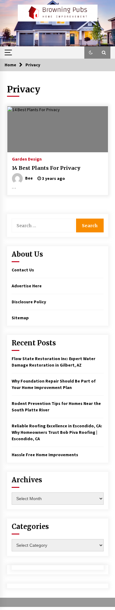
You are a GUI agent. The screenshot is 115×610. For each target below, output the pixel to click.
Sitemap (20, 318)
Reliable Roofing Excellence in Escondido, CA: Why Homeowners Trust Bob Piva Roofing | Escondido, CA (57, 432)
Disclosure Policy (29, 302)
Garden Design (27, 158)
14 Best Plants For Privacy (46, 168)
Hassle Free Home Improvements (45, 454)
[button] (90, 52)
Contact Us (23, 270)
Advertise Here (27, 286)
